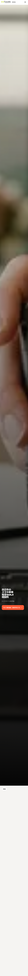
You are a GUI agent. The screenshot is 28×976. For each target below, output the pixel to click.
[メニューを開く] (25, 2)
